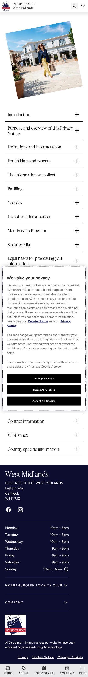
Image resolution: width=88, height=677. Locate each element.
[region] (44, 338)
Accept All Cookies (43, 400)
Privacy (23, 657)
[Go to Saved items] (82, 6)
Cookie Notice (43, 657)
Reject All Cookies (44, 389)
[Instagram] (20, 509)
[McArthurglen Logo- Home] (6, 6)
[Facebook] (8, 509)
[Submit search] (74, 6)
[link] (24, 6)
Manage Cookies (70, 657)
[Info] (66, 569)
